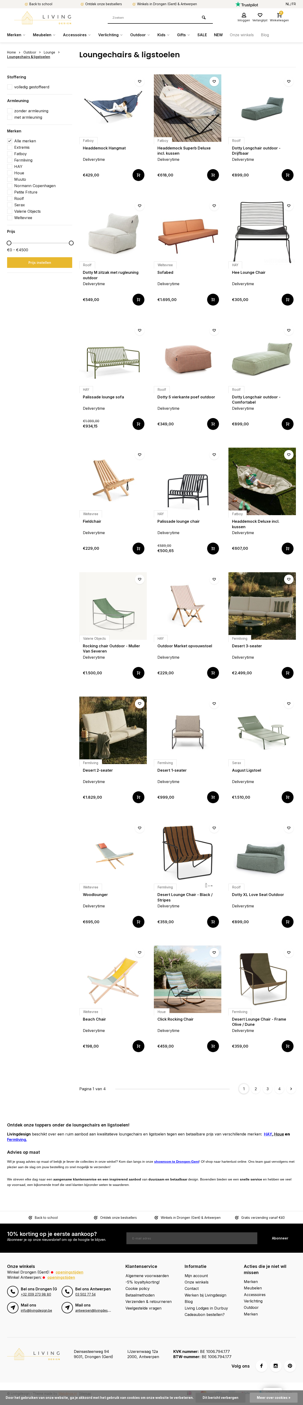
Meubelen (42, 34)
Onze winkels (242, 34)
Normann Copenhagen (35, 185)
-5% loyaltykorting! (142, 1282)
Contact (192, 1288)
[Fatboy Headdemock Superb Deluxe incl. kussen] (187, 108)
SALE (202, 34)
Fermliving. (17, 1139)
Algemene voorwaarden (147, 1275)
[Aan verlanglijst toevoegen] (139, 81)
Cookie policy (137, 1288)
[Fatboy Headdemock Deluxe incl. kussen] (262, 481)
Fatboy (20, 153)
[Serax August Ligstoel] (262, 730)
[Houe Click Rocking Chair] (187, 979)
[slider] (9, 243)
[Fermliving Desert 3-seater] (262, 606)
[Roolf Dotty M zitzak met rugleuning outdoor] (113, 232)
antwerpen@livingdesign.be (96, 1310)
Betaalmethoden (140, 1295)
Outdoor (138, 34)
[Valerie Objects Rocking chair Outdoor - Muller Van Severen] (113, 606)
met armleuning (28, 117)
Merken (14, 34)
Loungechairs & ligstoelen (28, 57)
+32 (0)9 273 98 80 (36, 1294)
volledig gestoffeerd (31, 87)
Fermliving (23, 160)
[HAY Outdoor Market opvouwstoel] (187, 606)
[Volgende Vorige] (291, 1089)
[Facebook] (261, 1366)
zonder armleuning (31, 110)
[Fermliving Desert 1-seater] (187, 730)
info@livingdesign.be (36, 1310)
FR (294, 4)
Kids (161, 34)
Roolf (19, 198)
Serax (19, 205)
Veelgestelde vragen (143, 1308)
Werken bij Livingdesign (205, 1295)
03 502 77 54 (85, 1294)
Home (11, 52)
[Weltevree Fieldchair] (113, 481)
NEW (218, 34)
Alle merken (25, 141)
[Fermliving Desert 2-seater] (113, 730)
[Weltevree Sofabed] (187, 232)
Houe (19, 173)
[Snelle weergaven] (138, 175)
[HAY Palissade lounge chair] (187, 481)
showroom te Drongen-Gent (176, 1161)
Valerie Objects (27, 211)
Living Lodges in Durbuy (206, 1308)
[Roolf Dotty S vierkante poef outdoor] (187, 357)
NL (288, 4)
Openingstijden (69, 1272)
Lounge (49, 52)
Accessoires (75, 34)
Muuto (20, 179)
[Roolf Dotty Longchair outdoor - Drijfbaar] (262, 108)
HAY (18, 166)
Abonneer (280, 1238)
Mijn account (196, 1275)
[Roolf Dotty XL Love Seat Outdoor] (262, 854)
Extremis (22, 147)
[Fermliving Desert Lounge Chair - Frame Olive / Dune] (262, 979)
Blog (265, 34)
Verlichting (108, 34)
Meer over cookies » (273, 1398)
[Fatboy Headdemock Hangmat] (113, 108)
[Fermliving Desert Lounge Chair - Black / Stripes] (187, 854)
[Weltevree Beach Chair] (113, 979)
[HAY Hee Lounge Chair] (262, 232)
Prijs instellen (39, 263)
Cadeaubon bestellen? (205, 1314)
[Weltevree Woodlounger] (113, 854)
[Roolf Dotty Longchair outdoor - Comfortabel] (262, 357)
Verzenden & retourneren (148, 1301)
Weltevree (23, 217)
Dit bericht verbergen (220, 1398)
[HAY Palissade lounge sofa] (113, 357)
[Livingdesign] (42, 18)
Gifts (181, 34)
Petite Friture (25, 192)
